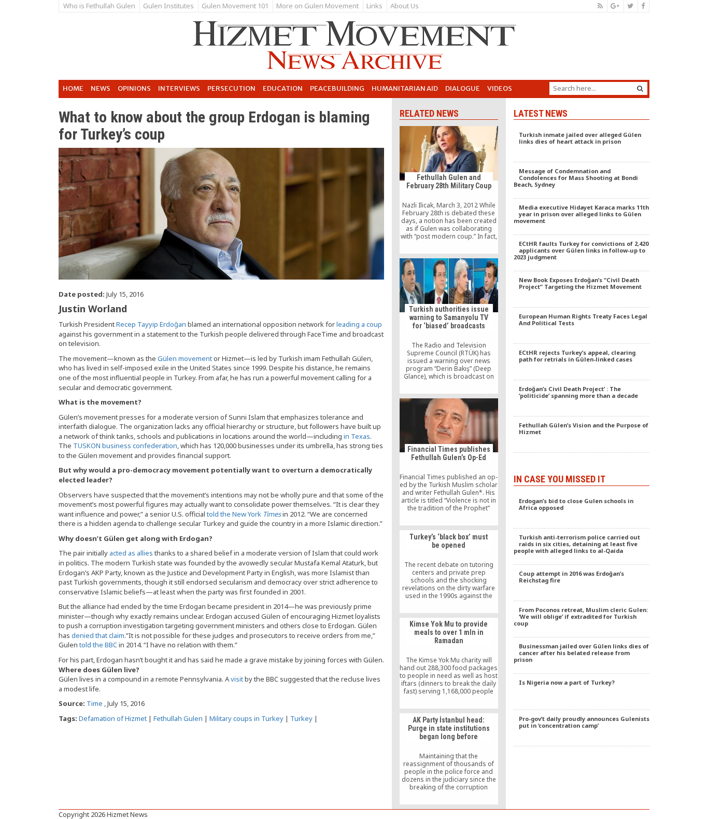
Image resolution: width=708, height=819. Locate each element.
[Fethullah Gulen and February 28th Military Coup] (449, 189)
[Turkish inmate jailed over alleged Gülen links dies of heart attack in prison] (582, 144)
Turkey (301, 718)
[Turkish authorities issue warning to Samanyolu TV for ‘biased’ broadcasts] (449, 326)
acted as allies (131, 553)
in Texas (357, 436)
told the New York (244, 514)
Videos (499, 88)
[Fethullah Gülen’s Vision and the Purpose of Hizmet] (582, 435)
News (100, 88)
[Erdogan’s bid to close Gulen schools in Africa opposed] (582, 510)
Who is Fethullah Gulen (99, 5)
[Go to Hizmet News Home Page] (354, 45)
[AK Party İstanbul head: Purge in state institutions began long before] (449, 758)
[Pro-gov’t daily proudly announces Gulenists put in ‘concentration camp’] (582, 728)
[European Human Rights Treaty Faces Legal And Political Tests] (582, 326)
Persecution (231, 88)
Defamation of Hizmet (113, 718)
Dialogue (462, 88)
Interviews (179, 88)
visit (237, 679)
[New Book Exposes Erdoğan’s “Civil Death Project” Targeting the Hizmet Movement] (582, 289)
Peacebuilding (337, 88)
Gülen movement (185, 358)
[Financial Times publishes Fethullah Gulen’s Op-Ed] (449, 461)
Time (95, 703)
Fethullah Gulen (178, 718)
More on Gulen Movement (317, 5)
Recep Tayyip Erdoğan (151, 324)
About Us (404, 5)
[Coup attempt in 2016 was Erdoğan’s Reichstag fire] (582, 583)
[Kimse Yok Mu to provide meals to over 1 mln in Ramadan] (449, 663)
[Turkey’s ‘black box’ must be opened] (449, 571)
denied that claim (98, 635)
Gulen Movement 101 (235, 5)
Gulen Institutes (168, 5)
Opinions (134, 88)
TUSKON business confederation (125, 445)
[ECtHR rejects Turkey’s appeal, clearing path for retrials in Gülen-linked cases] (582, 362)
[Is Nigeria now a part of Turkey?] (582, 692)
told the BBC (98, 644)
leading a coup (359, 324)
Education (283, 88)
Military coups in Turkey (246, 718)
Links (374, 5)
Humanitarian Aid (405, 88)
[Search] (640, 88)
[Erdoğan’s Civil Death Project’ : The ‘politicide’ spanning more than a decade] (582, 398)
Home (73, 88)
